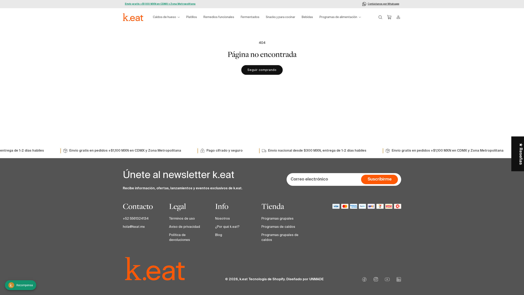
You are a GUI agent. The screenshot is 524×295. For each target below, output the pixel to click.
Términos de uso (182, 218)
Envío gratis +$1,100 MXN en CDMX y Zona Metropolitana (160, 4)
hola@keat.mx (134, 227)
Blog (218, 235)
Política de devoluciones (179, 238)
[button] (166, 17)
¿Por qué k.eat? (227, 227)
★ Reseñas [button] (520, 154)
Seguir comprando (262, 69)
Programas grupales (277, 218)
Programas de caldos (278, 227)
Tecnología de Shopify (266, 279)
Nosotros (222, 218)
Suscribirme (380, 179)
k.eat (243, 279)
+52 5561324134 (136, 218)
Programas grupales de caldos (279, 238)
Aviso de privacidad (184, 227)
